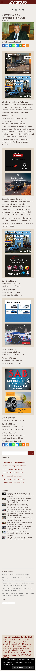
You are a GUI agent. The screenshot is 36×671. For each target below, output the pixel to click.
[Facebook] (3, 45)
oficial (22, 648)
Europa (13, 644)
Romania (16, 652)
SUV (28, 652)
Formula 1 (8, 646)
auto (20, 639)
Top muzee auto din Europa (12, 476)
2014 (30, 637)
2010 (9, 637)
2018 (11, 639)
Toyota (8, 655)
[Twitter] (6, 45)
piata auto (27, 648)
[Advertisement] (18, 554)
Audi (15, 639)
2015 (4, 639)
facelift (21, 644)
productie (14, 650)
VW (5, 657)
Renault (20, 650)
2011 (14, 637)
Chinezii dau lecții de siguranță (13, 469)
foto (15, 646)
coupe (14, 642)
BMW (26, 639)
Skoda (23, 652)
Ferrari (26, 644)
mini (14, 648)
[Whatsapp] (13, 45)
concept (7, 641)
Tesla (4, 655)
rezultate (8, 652)
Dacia (24, 642)
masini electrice (26, 646)
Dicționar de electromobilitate (13, 483)
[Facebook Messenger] (17, 45)
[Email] (20, 45)
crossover (19, 642)
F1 (17, 644)
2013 (24, 636)
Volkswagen (24, 654)
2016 (7, 639)
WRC (8, 657)
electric (6, 644)
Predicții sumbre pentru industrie (14, 466)
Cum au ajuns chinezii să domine (13, 479)
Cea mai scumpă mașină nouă (12, 472)
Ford (30, 644)
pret (8, 650)
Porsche (5, 650)
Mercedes (7, 648)
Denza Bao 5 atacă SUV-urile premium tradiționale (16, 575)
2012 (19, 636)
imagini (19, 646)
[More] (27, 45)
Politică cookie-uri (8, 664)
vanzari (14, 655)
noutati (17, 648)
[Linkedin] (10, 45)
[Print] (23, 45)
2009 (4, 637)
